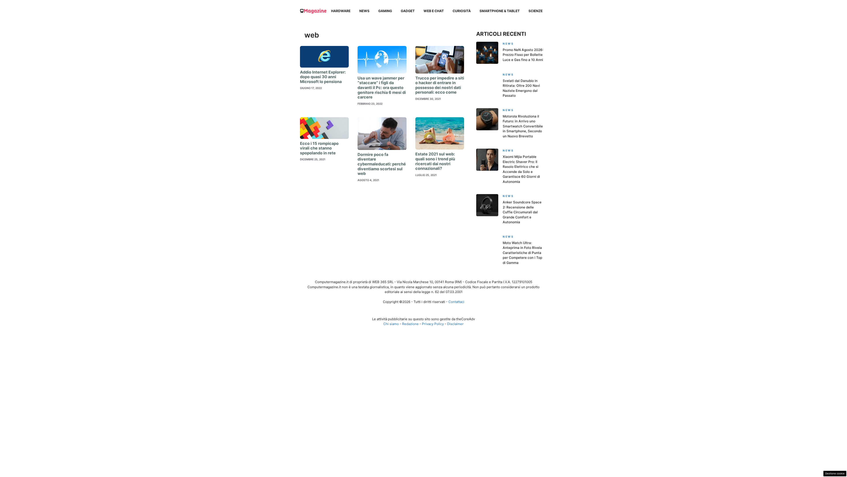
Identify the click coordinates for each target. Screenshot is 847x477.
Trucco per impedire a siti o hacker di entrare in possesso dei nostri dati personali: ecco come (439, 85)
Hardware (340, 11)
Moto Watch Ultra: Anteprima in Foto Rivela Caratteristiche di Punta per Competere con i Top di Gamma (522, 253)
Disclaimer (455, 324)
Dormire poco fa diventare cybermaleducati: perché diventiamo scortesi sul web (382, 164)
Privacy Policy (433, 324)
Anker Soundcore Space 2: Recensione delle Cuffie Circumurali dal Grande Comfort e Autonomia (522, 212)
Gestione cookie (835, 473)
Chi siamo (391, 324)
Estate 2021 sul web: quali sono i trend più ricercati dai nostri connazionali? (435, 161)
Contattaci (456, 302)
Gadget (408, 11)
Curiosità (462, 11)
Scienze (535, 11)
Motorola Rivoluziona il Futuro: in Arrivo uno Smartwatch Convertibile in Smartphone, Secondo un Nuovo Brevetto (523, 126)
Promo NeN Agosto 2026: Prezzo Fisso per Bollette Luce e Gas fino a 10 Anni (523, 55)
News (364, 11)
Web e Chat (434, 11)
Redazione (410, 324)
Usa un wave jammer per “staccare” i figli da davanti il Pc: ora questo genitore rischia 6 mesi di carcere (382, 87)
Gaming (385, 11)
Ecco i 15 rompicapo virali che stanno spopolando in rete (319, 148)
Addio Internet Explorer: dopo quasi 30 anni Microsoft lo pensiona (323, 77)
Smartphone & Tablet (500, 11)
